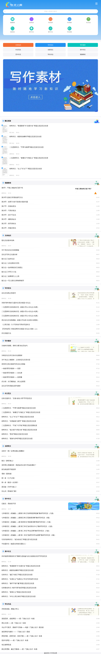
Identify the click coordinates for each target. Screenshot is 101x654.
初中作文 (83, 49)
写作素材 (83, 45)
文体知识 (18, 45)
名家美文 (50, 49)
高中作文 (18, 54)
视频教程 (83, 54)
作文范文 (18, 49)
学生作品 (50, 54)
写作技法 (50, 45)
